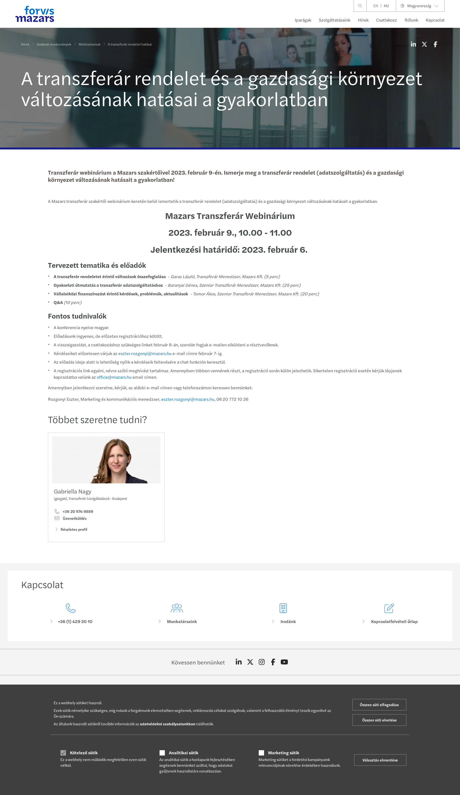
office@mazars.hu (114, 377)
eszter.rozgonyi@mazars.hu (145, 353)
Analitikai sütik (183, 752)
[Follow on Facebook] (273, 662)
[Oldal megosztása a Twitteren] (424, 44)
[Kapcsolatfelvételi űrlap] (389, 613)
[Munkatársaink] (177, 613)
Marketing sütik (283, 752)
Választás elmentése (380, 760)
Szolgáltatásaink (334, 20)
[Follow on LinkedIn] (239, 662)
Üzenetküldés (74, 518)
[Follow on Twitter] (250, 662)
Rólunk (411, 20)
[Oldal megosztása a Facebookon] (435, 44)
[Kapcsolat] (70, 613)
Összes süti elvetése (379, 720)
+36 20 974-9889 (77, 511)
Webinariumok (89, 44)
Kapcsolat (435, 20)
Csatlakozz (386, 20)
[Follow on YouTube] (284, 662)
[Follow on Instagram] (262, 662)
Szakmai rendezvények (54, 44)
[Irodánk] (283, 613)
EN (375, 5)
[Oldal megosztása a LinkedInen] (413, 44)
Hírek (363, 20)
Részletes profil (74, 529)
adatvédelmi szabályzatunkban (168, 723)
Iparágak (303, 20)
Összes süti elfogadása (379, 704)
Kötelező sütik (84, 752)
